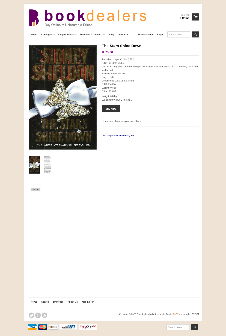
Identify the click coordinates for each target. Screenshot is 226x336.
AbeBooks (124, 136)
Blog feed (44, 315)
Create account (145, 34)
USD (132, 136)
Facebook (38, 315)
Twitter (31, 315)
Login (160, 34)
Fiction (36, 189)
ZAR (175, 314)
